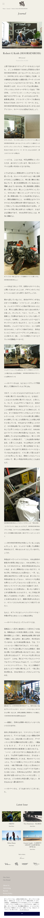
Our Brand (6, 880)
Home (4, 8)
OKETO (11, 824)
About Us (6, 885)
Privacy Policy (7, 893)
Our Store (6, 877)
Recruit (5, 891)
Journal (8, 8)
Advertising (7, 888)
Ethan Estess (11, 843)
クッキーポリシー (24, 909)
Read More (11, 826)
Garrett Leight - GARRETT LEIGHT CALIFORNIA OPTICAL (32, 845)
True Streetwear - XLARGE (32, 824)
